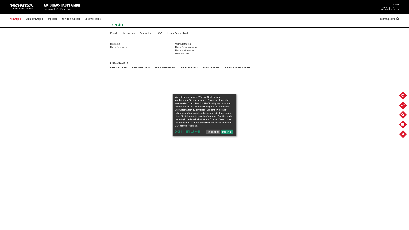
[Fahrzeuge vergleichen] (405, 105)
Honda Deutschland (177, 33)
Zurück (119, 25)
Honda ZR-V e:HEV (211, 67)
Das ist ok (227, 131)
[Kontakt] (405, 125)
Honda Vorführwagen (185, 50)
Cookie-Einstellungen (188, 131)
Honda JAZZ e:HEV (118, 67)
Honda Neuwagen (118, 47)
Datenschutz (146, 33)
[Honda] (22, 7)
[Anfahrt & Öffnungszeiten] (405, 134)
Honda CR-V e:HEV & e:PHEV (237, 67)
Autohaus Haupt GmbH (62, 5)
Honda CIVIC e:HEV (141, 67)
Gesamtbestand (182, 53)
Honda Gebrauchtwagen (186, 47)
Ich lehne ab (213, 131)
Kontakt (114, 33)
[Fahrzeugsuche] (405, 115)
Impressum (129, 33)
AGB (160, 33)
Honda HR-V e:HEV (189, 67)
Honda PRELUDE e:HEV (165, 67)
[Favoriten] (405, 96)
